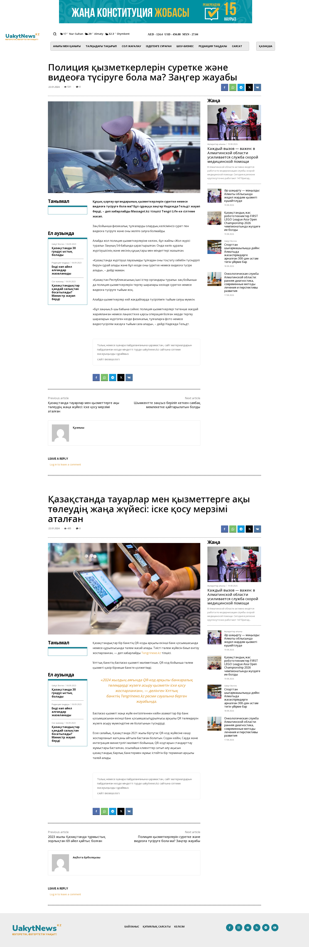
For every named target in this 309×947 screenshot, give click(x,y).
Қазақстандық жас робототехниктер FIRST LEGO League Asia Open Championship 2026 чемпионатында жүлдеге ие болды (242, 221)
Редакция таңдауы (61, 263)
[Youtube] (275, 927)
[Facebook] (224, 87)
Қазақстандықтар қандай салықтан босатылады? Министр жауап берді (66, 292)
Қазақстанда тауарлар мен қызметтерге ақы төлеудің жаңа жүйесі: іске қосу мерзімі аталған (83, 407)
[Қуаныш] (60, 433)
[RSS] (257, 927)
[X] (249, 87)
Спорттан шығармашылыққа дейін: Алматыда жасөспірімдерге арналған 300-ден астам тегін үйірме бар (242, 253)
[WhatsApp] (232, 87)
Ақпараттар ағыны (216, 144)
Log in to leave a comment (65, 464)
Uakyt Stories (58, 244)
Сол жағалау (58, 281)
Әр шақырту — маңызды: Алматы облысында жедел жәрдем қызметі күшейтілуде (242, 195)
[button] (54, 34)
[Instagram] (238, 927)
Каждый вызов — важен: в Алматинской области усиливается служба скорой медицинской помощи (232, 155)
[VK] (257, 87)
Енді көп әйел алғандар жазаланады (62, 270)
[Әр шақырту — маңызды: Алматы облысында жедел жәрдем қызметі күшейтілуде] (214, 196)
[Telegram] (241, 87)
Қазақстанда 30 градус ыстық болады (64, 251)
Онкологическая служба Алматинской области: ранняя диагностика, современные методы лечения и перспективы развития (241, 282)
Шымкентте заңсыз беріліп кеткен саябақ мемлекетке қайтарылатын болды (167, 405)
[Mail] (247, 927)
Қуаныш (78, 427)
